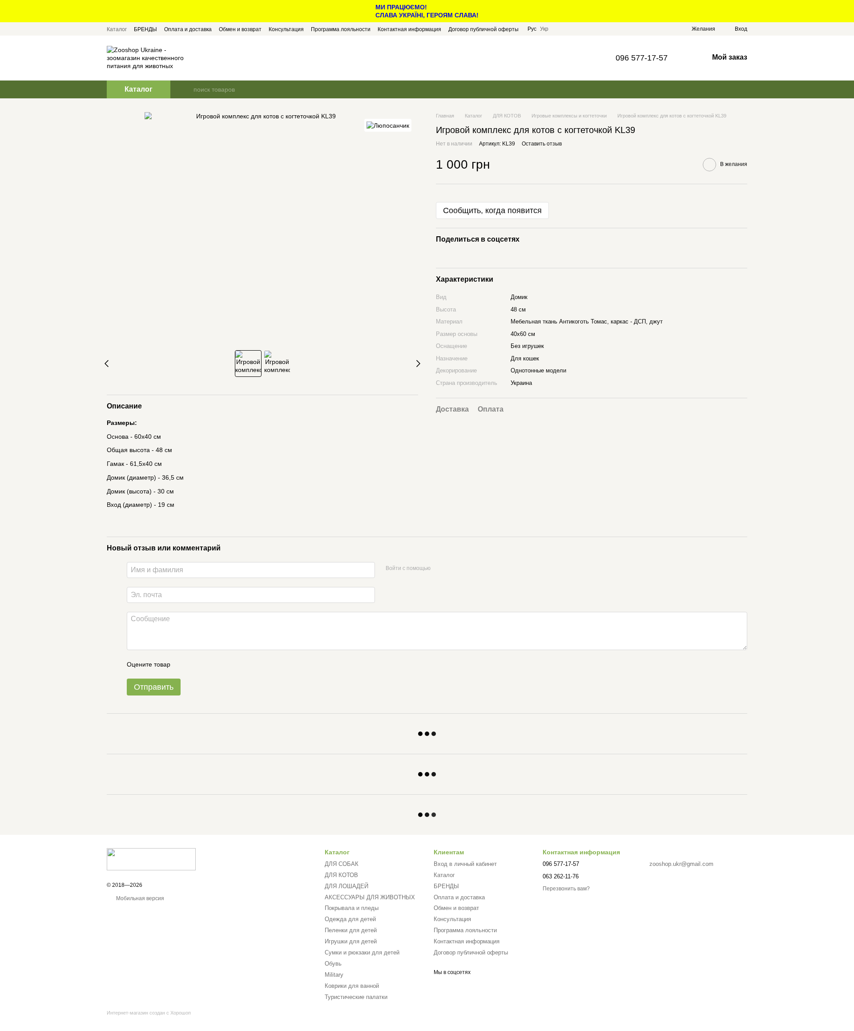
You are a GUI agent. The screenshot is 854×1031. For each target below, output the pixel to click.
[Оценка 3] (213, 664)
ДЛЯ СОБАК (342, 864)
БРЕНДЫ (145, 29)
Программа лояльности (341, 29)
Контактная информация (409, 29)
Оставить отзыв (542, 144)
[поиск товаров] (186, 89)
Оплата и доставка (188, 29)
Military (334, 974)
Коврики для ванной (352, 985)
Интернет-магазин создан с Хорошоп (149, 1012)
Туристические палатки (356, 997)
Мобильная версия (139, 898)
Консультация (286, 29)
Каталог (117, 29)
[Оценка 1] (185, 664)
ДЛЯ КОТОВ (341, 875)
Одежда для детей (350, 919)
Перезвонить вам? (566, 888)
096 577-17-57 (642, 58)
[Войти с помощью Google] (454, 568)
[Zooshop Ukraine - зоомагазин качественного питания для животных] (151, 859)
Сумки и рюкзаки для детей (362, 952)
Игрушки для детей (351, 941)
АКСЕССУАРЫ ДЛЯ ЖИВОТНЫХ (370, 897)
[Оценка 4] (228, 664)
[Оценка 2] (199, 664)
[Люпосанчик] (387, 125)
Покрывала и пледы (352, 908)
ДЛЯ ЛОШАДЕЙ (346, 886)
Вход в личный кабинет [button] (465, 864)
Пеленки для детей (351, 930)
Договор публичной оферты (483, 29)
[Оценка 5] (242, 664)
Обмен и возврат (240, 29)
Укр (544, 29)
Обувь (333, 963)
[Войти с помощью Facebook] (440, 568)
